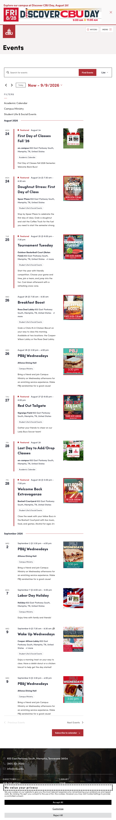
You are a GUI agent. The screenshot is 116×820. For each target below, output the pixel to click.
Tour (62, 782)
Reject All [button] (58, 815)
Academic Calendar (15, 103)
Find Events (87, 72)
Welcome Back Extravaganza (30, 491)
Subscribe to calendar (66, 732)
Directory (9, 779)
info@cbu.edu (15, 768)
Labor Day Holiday (33, 595)
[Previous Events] (6, 85)
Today (20, 85)
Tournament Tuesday (35, 244)
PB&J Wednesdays (33, 355)
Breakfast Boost (31, 302)
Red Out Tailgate (32, 405)
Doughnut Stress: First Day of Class (36, 189)
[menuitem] (92, 29)
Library (64, 779)
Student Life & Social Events (20, 114)
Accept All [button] (58, 802)
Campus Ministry (14, 108)
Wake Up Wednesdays (36, 633)
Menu (105, 29)
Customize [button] (58, 808)
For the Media (12, 782)
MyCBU (93, 29)
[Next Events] (12, 85)
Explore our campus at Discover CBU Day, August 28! (36, 5)
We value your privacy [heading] (21, 787)
